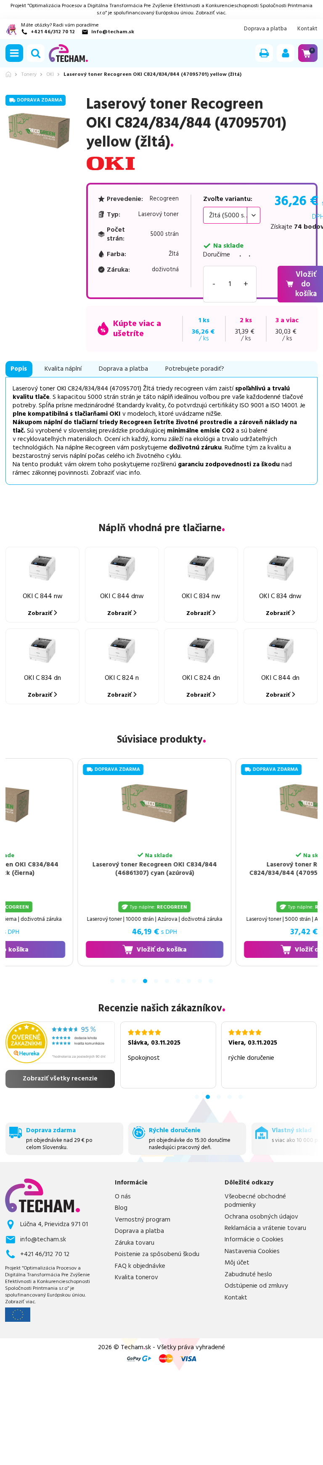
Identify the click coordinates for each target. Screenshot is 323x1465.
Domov (8, 74)
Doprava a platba (265, 28)
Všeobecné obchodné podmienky (255, 1200)
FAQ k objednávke (140, 1266)
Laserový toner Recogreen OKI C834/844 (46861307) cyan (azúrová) (87, 868)
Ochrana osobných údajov (261, 1217)
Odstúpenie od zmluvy (256, 1286)
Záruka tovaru (134, 1243)
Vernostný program (142, 1220)
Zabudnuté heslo (248, 1274)
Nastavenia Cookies (252, 1251)
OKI (50, 74)
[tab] (112, 981)
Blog (121, 1208)
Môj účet (237, 1263)
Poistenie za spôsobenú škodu (157, 1254)
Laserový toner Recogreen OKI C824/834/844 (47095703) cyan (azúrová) (246, 868)
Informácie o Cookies (254, 1239)
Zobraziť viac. (211, 12)
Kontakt (307, 28)
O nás (123, 1196)
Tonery (29, 74)
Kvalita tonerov (136, 1277)
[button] (14, 53)
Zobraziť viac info (115, 472)
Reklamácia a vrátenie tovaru (265, 1228)
